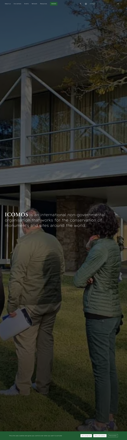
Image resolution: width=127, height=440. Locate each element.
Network (34, 3)
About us (8, 3)
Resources (43, 3)
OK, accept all (86, 435)
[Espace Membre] (86, 4)
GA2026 (53, 3)
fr (121, 3)
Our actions (17, 3)
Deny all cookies (100, 435)
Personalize (113, 435)
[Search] (80, 4)
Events (26, 3)
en (118, 3)
